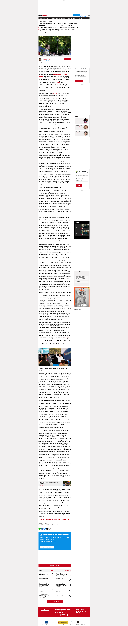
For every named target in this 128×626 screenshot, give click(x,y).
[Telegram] (83, 611)
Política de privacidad (74, 618)
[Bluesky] (80, 611)
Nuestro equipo (50, 618)
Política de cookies (80, 618)
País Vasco (54, 524)
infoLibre (40, 575)
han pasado (67, 337)
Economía (49, 18)
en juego (55, 93)
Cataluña (49, 524)
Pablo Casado (61, 524)
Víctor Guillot (41, 591)
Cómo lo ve (77, 222)
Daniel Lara (58, 586)
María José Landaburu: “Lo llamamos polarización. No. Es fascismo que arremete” (78, 227)
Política (40, 18)
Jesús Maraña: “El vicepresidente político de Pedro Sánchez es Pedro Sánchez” (78, 233)
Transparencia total (83, 16)
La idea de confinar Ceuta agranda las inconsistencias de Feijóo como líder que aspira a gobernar (44, 579)
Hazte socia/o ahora (47, 547)
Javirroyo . (58, 591)
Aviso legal (68, 618)
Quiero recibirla (79, 80)
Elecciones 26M (44, 524)
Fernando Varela (41, 581)
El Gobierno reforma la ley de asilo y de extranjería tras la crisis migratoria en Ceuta (44, 584)
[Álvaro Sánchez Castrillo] (40, 59)
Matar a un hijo (78, 131)
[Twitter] (82, 611)
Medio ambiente (64, 18)
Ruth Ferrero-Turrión (79, 123)
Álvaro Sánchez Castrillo (46, 59)
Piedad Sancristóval (42, 597)
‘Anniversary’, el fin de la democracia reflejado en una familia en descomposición (44, 595)
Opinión (44, 18)
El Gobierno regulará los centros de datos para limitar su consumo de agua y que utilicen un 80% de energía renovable (62, 585)
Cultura (53, 18)
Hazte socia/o (64, 614)
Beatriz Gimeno (78, 132)
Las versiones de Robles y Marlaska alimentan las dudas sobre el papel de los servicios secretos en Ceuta (61, 574)
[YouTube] (77, 613)
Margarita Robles (79, 125)
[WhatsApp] (76, 611)
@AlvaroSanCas (46, 60)
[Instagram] (85, 611)
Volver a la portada (55, 601)
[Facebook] (78, 611)
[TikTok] (79, 613)
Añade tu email (79, 180)
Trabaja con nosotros (56, 618)
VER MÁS (87, 237)
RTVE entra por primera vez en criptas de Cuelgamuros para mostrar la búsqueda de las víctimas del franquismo (44, 574)
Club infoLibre (80, 18)
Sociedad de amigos (63, 618)
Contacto (46, 618)
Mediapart (70, 18)
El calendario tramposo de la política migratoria (61, 595)
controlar (58, 82)
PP (57, 524)
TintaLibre (75, 18)
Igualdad (58, 18)
